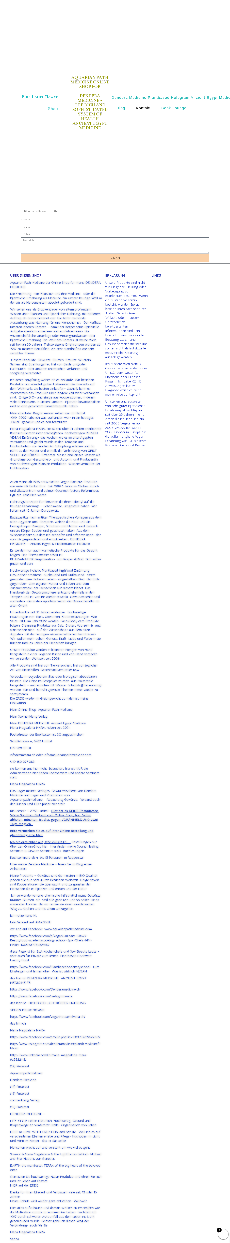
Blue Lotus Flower (40, 97)
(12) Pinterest (19, 1066)
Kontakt (143, 108)
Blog (121, 108)
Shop (53, 108)
